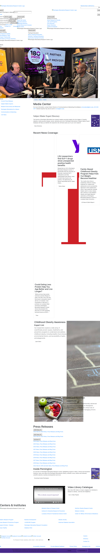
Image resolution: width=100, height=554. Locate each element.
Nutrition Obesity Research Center (84, 508)
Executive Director (22, 21)
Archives (37, 439)
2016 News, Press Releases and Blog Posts (44, 463)
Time (37, 315)
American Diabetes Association (67, 522)
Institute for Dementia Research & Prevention (53, 511)
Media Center (20, 26)
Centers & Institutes (52, 26)
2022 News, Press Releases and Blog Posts (44, 446)
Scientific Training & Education (36, 36)
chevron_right (7, 16)
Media (44, 99)
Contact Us (86, 5)
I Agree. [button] (69, 550)
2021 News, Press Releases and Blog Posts (44, 449)
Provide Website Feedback (57, 546)
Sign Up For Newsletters (6, 539)
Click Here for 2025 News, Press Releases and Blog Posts (48, 436)
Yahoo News (62, 186)
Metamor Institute (79, 511)
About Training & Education (35, 34)
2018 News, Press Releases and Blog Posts (44, 457)
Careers (85, 536)
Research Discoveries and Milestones (10, 106)
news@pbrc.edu (60, 108)
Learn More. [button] (82, 550)
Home (35, 99)
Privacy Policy (73, 546)
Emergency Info (86, 546)
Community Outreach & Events (36, 38)
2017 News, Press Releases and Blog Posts (44, 460)
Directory (91, 5)
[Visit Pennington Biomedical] (12, 42)
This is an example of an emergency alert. (24, 2)
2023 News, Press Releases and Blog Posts (44, 444)
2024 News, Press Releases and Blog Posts (44, 441)
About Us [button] (28, 42)
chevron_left (21, 16)
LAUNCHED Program (29, 522)
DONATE (74, 42)
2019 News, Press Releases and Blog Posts (44, 455)
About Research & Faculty (53, 20)
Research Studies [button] (47, 42)
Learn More (38, 341)
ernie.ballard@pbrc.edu (87, 107)
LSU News (3, 114)
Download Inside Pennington (41, 478)
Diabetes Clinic (28, 527)
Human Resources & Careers (24, 25)
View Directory (38, 126)
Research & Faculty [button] (37, 42)
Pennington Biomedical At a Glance (10, 109)
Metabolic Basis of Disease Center (51, 508)
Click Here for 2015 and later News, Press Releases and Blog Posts (50, 465)
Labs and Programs (52, 21)
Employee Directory (22, 23)
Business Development (30, 519)
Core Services (50, 23)
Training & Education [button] (57, 42)
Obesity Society (63, 519)
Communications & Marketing (8, 112)
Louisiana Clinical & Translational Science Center (54, 513)
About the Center (21, 20)
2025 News (37, 434)
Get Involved (67, 42)
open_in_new (9, 24)
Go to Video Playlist (74, 494)
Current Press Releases (7, 101)
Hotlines (98, 546)
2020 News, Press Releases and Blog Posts (44, 452)
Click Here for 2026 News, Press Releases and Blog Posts (48, 431)
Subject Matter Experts (7, 103)
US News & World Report (87, 202)
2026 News (37, 430)
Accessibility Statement (39, 546)
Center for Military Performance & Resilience (86, 513)
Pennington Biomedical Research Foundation (35, 525)
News (82, 5)
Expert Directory (51, 25)
